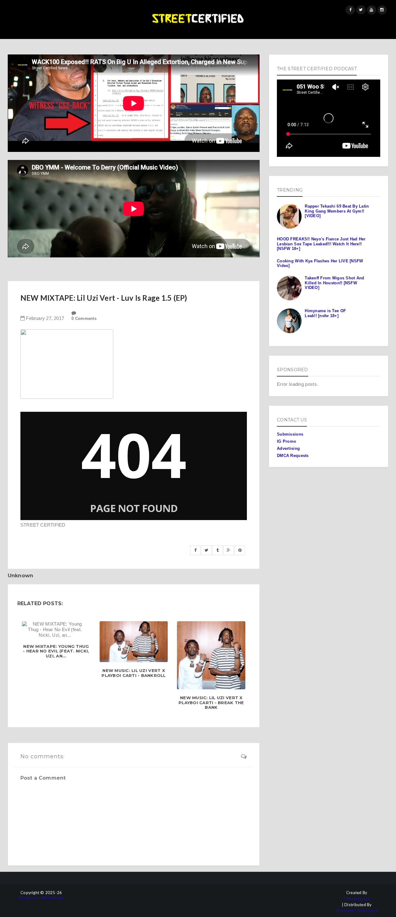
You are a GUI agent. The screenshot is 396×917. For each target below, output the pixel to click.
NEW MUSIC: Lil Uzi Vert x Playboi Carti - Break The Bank (211, 702)
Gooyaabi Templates (356, 910)
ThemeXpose (356, 898)
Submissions (290, 434)
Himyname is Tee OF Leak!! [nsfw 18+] (325, 313)
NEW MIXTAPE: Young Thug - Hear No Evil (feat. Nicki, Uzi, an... (56, 651)
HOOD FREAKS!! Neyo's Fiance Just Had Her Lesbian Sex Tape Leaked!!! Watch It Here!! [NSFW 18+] (321, 244)
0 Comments (84, 318)
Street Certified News (41, 897)
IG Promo (286, 441)
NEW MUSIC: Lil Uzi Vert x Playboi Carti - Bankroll (133, 673)
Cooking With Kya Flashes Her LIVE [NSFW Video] (320, 263)
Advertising (288, 448)
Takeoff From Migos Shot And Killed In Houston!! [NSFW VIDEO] (334, 283)
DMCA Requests (292, 455)
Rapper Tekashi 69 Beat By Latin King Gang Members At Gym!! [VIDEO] (337, 211)
